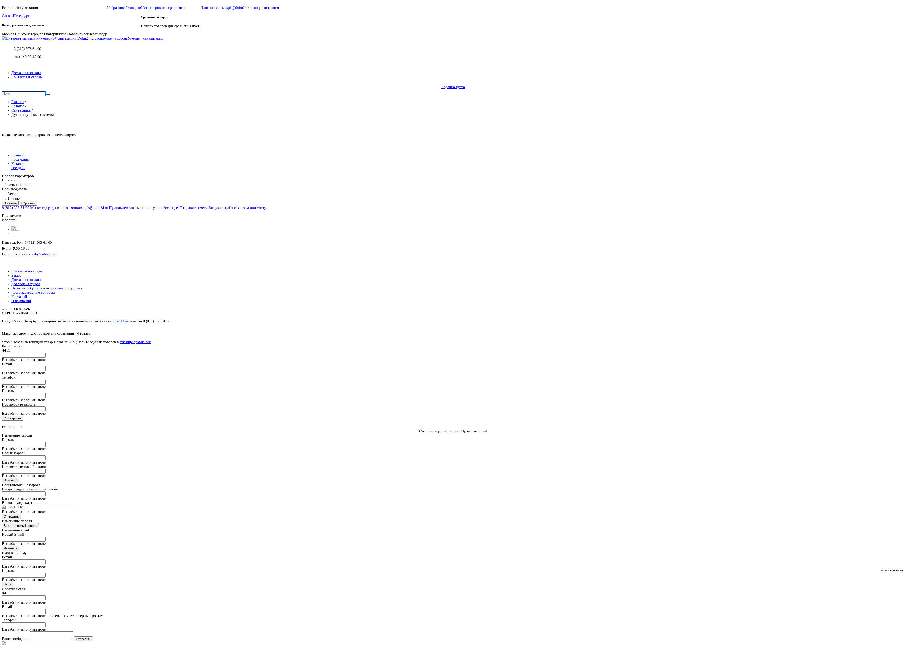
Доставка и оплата (26, 73)
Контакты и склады (27, 77)
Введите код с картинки (21, 503)
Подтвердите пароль (18, 404)
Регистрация (12, 418)
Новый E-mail (13, 534)
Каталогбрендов (18, 166)
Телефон (9, 377)
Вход (7, 584)
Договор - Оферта (25, 284)
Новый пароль (13, 453)
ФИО (6, 350)
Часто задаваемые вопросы (33, 292)
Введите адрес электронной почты (30, 489)
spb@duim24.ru (44, 254)
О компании (21, 301)
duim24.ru (120, 321)
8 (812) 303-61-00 (27, 49)
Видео (16, 275)
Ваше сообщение (15, 639)
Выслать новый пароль (20, 525)
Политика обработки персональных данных (46, 288)
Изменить (10, 480)
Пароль (8, 391)
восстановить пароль (892, 570)
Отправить (11, 516)
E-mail (7, 364)
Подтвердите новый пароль (24, 466)
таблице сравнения (135, 342)
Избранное (124, 8)
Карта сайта (20, 297)
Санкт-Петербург (16, 16)
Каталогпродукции (20, 157)
